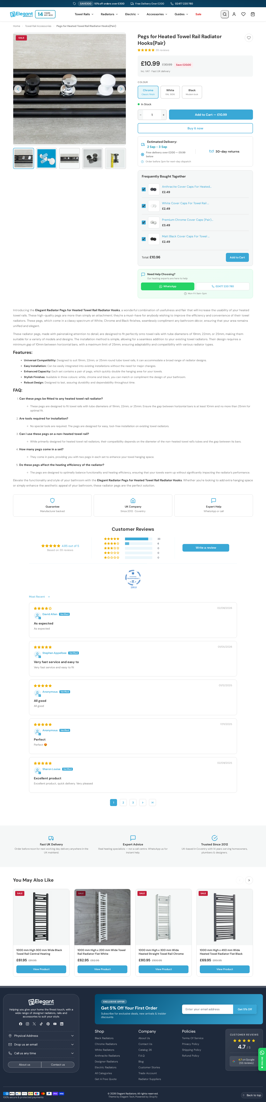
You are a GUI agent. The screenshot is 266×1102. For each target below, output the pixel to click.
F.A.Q (141, 1055)
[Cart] (253, 14)
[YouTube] (54, 1024)
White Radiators (104, 1050)
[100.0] (133, 577)
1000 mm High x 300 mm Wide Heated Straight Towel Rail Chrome (161, 952)
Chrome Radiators (106, 1044)
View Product (41, 969)
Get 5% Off (245, 1009)
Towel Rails (82, 14)
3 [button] (133, 802)
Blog (141, 1061)
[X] (34, 1024)
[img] (43, 608)
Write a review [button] (206, 548)
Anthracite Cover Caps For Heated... (186, 187)
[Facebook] (20, 1024)
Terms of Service (192, 1038)
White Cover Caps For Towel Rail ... (185, 203)
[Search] (225, 14)
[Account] (234, 14)
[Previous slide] (240, 880)
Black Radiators (104, 1038)
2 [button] (123, 802)
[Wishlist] (243, 14)
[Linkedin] (61, 1024)
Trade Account (147, 1073)
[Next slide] (249, 880)
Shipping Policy (191, 1050)
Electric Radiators (105, 1067)
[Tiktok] (41, 1024)
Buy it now (195, 128)
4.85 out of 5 (70, 546)
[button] (18, 89)
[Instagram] (27, 1024)
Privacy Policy (190, 1044)
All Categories (103, 1073)
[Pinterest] (48, 1024)
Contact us (58, 1064)
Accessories (155, 14)
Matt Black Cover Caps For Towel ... (186, 236)
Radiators (107, 14)
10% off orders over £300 (102, 3)
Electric (130, 14)
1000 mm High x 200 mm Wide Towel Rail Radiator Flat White (102, 952)
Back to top (254, 1095)
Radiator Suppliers (149, 1079)
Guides (180, 14)
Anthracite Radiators (107, 1055)
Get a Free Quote (106, 1079)
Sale (198, 14)
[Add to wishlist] (249, 38)
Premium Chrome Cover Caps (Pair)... (187, 220)
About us (24, 1064)
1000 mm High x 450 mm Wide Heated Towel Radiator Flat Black (221, 952)
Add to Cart (237, 257)
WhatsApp (169, 286)
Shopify (153, 1096)
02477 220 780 (184, 3)
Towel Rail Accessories (38, 26)
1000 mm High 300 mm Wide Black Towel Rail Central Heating (39, 952)
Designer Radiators (106, 1061)
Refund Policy (190, 1055)
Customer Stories (149, 1067)
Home (16, 26)
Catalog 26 (145, 1050)
